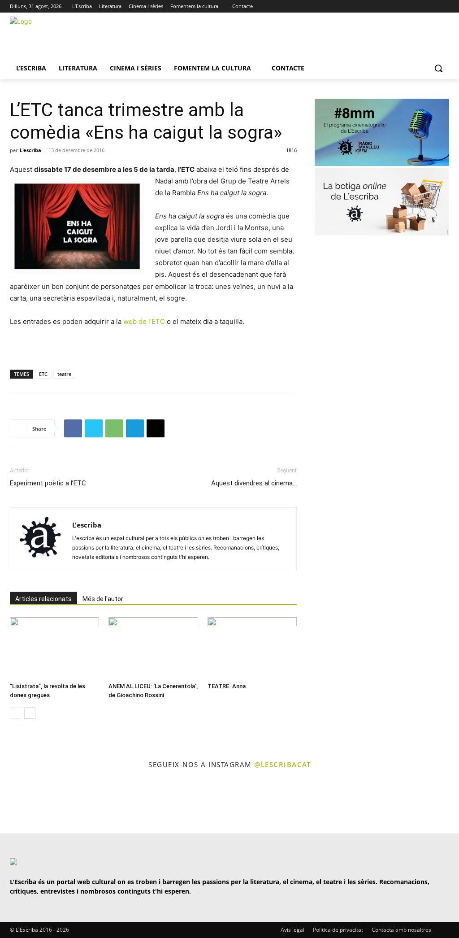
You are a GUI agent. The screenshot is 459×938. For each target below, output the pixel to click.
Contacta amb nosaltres (401, 930)
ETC (43, 374)
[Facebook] (444, 6)
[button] (438, 68)
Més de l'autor (102, 598)
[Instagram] (431, 6)
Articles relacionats (43, 598)
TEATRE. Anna (227, 686)
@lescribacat (282, 764)
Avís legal (292, 930)
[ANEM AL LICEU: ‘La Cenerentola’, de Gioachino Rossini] (153, 648)
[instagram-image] (26, 802)
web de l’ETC (144, 321)
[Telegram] (135, 428)
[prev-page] (15, 713)
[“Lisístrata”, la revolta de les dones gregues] (54, 648)
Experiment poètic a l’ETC (48, 483)
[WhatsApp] (114, 428)
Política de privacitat (338, 930)
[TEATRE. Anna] (252, 648)
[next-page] (29, 713)
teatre (64, 374)
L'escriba (30, 150)
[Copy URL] (156, 428)
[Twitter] (419, 6)
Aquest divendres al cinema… (254, 483)
